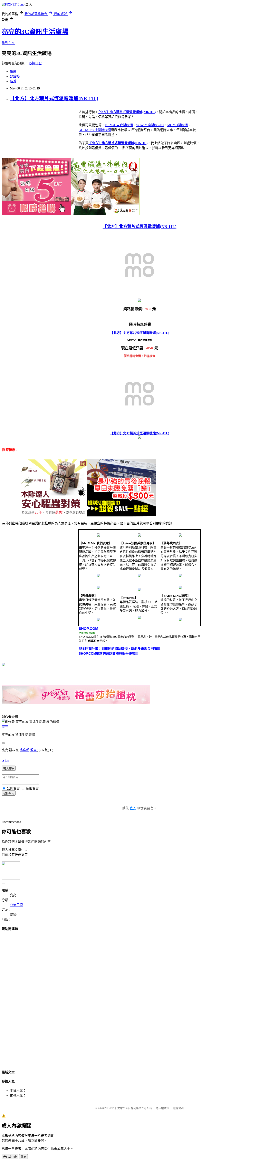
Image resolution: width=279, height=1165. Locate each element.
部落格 (15, 76)
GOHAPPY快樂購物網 (95, 130)
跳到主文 (8, 43)
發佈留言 (8, 793)
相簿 (13, 71)
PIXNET (109, 1108)
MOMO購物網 (177, 125)
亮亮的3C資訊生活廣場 (35, 31)
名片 (13, 81)
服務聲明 (178, 1108)
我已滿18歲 (10, 1156)
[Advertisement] (139, 996)
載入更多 (8, 768)
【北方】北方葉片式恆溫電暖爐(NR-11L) (54, 98)
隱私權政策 (162, 1108)
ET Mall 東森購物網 (119, 125)
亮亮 (5, 726)
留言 (33, 750)
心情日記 (35, 63)
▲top (5, 760)
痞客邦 (24, 750)
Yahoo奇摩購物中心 (150, 125)
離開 (23, 1156)
